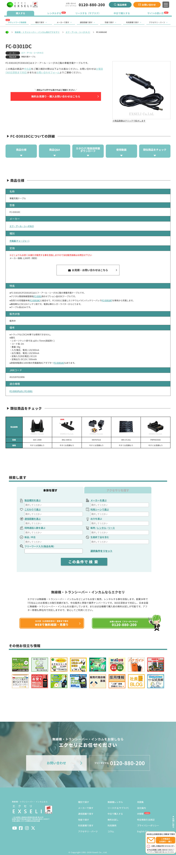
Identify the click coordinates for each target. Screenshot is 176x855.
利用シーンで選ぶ (99, 509)
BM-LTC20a (126, 439)
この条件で (84, 561)
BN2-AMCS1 (67, 439)
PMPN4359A (155, 439)
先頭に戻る (173, 823)
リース (111, 527)
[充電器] (96, 427)
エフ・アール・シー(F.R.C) (78, 32)
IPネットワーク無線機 (17, 22)
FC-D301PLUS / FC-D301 (21, 391)
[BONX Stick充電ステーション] (67, 427)
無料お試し (113, 819)
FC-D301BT (107, 300)
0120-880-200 (92, 4)
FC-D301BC (34, 300)
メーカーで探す (63, 22)
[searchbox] (54, 504)
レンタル (101, 527)
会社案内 (141, 807)
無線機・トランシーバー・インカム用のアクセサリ (37, 32)
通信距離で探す (86, 22)
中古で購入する (115, 813)
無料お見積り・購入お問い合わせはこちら (55, 96)
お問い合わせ (149, 4)
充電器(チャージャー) (19, 240)
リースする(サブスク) (118, 807)
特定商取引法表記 (146, 819)
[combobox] (53, 505)
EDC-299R (37, 439)
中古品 (27, 68)
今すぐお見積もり (37, 445)
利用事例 (112, 825)
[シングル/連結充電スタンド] (37, 427)
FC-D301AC (59, 362)
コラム (111, 831)
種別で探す (39, 22)
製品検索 (122, 4)
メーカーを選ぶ (98, 500)
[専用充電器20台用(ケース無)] (126, 427)
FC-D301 (37, 296)
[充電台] (155, 427)
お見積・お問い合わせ (89, 270)
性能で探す (109, 22)
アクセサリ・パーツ (157, 22)
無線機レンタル (115, 802)
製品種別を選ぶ (32, 500)
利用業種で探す (132, 22)
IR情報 (140, 813)
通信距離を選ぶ (32, 518)
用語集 (140, 802)
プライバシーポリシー (148, 825)
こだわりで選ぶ (32, 509)
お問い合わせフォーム (48, 72)
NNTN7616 (96, 439)
